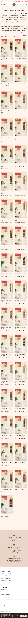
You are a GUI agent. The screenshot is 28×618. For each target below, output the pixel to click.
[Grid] (24, 36)
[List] (26, 36)
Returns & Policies (17, 603)
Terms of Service (5, 578)
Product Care (4, 589)
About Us (3, 603)
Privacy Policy (4, 576)
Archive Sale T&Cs (6, 580)
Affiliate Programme (6, 594)
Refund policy (4, 605)
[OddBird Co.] (14, 4)
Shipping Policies (12, 605)
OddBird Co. (7, 611)
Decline (16, 615)
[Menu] (1, 4)
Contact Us (4, 592)
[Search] (4, 4)
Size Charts (9, 603)
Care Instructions (21, 605)
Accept (23, 615)
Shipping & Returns (6, 573)
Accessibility (3, 607)
